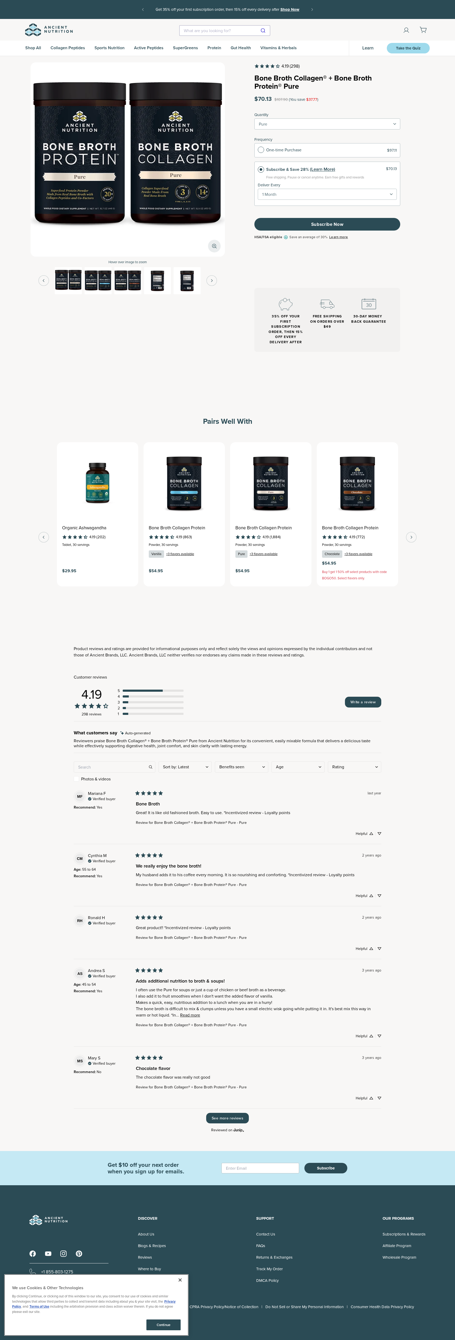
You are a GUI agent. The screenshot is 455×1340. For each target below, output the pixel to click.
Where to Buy (149, 1269)
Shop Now (289, 9)
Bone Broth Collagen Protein (177, 528)
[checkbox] (114, 779)
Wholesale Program (399, 1257)
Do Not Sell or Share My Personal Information (304, 1306)
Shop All (33, 48)
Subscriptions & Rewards (404, 1234)
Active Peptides (149, 48)
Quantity (261, 114)
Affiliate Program (397, 1245)
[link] (277, 66)
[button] (151, 690)
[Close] (180, 1280)
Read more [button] (190, 1015)
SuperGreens (185, 48)
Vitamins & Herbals (278, 48)
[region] (96, 1305)
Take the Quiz (408, 48)
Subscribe (326, 1168)
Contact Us (265, 1234)
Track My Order (269, 1269)
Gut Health (241, 48)
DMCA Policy (267, 1280)
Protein (214, 48)
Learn (368, 48)
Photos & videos (96, 779)
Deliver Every (269, 185)
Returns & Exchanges (274, 1257)
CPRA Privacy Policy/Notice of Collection (224, 1306)
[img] (135, 733)
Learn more (338, 237)
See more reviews (227, 1118)
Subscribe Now (327, 224)
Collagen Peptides (68, 48)
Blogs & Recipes (152, 1245)
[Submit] (264, 30)
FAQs (260, 1245)
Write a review (363, 702)
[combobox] (224, 30)
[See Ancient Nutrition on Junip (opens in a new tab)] (239, 1130)
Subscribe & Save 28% (287, 169)
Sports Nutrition (110, 48)
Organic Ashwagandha (84, 528)
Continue (163, 1324)
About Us (146, 1234)
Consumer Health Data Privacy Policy (382, 1306)
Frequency (263, 139)
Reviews (145, 1257)
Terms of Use (39, 1306)
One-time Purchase (283, 150)
